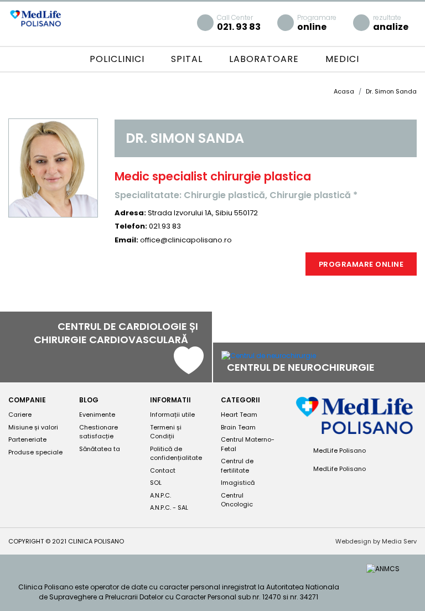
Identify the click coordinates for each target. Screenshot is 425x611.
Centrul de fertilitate (237, 466)
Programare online (361, 264)
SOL (156, 482)
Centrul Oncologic (237, 500)
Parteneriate (27, 439)
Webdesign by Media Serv (376, 541)
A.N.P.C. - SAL (169, 507)
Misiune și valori (33, 427)
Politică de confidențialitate (176, 453)
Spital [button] (188, 59)
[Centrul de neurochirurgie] (268, 355)
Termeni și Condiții (166, 432)
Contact (162, 470)
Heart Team (239, 414)
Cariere (20, 414)
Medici (342, 59)
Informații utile (172, 414)
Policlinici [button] (118, 59)
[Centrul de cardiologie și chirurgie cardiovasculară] (189, 369)
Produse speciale (35, 452)
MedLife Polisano (339, 450)
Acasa (344, 91)
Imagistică (238, 482)
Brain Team (238, 427)
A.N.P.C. (160, 495)
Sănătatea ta (99, 448)
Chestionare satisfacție (98, 432)
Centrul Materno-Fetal (247, 444)
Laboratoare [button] (265, 59)
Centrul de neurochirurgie (302, 367)
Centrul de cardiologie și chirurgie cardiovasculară (116, 332)
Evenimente (97, 414)
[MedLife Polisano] (35, 17)
